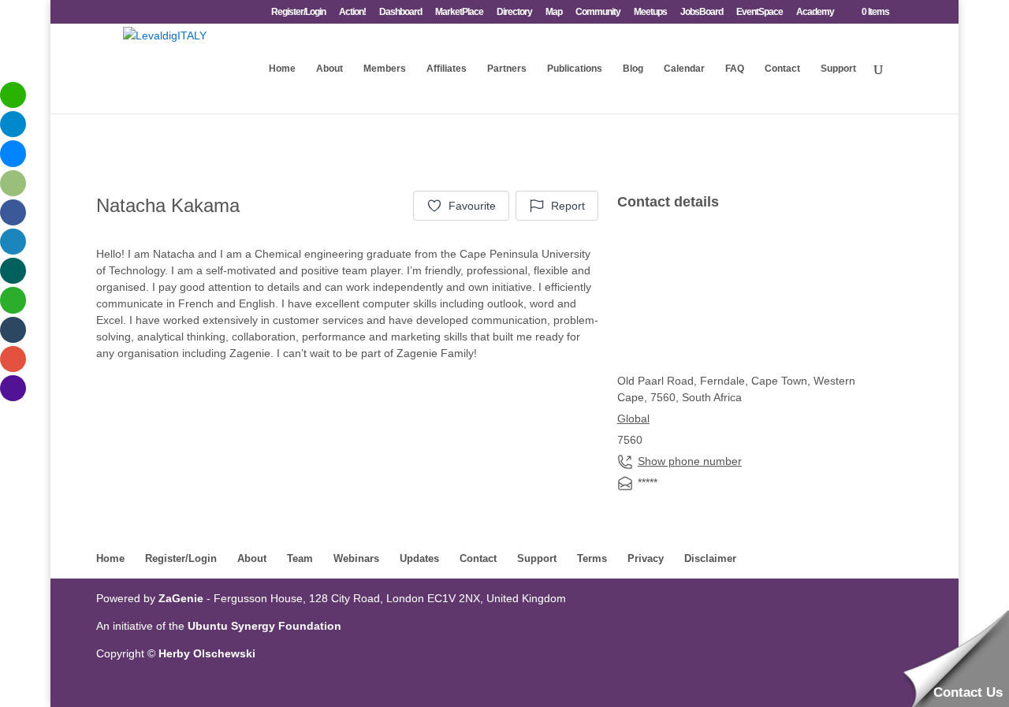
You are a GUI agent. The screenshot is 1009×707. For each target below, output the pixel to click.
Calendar (684, 68)
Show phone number (690, 461)
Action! (352, 12)
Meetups (650, 12)
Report (568, 205)
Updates (419, 558)
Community (597, 12)
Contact (782, 68)
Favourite (472, 205)
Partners (507, 68)
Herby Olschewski (206, 653)
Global (633, 418)
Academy (815, 12)
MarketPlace (459, 12)
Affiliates (446, 68)
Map (553, 12)
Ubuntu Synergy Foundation (264, 626)
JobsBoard (701, 12)
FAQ (734, 68)
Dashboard (400, 12)
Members (384, 68)
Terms (592, 558)
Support (838, 68)
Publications (574, 68)
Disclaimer (710, 558)
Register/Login (298, 12)
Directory (514, 12)
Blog (633, 68)
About (329, 68)
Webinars (356, 558)
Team (300, 558)
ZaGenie (180, 598)
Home (282, 68)
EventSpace (759, 12)
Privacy (645, 558)
